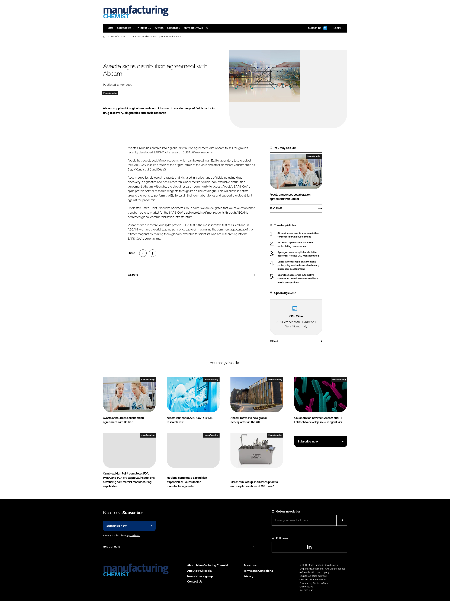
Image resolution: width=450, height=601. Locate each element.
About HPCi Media (199, 570)
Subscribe (314, 28)
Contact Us (194, 581)
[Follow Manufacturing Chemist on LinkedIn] (309, 548)
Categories (124, 28)
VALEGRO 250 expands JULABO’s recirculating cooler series (300, 244)
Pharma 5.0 (144, 28)
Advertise (249, 565)
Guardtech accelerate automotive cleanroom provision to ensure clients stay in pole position (300, 278)
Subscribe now (308, 441)
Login (337, 28)
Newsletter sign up (200, 576)
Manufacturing (110, 93)
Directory (173, 28)
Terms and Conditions (258, 570)
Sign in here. (133, 535)
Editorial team (193, 28)
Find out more (111, 547)
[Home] (104, 36)
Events (159, 28)
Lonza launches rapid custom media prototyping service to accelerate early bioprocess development (300, 265)
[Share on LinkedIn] (143, 253)
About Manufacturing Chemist (207, 565)
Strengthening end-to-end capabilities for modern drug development (300, 235)
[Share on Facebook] (152, 253)
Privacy (248, 576)
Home (110, 28)
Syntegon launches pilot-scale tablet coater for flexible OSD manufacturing (300, 254)
